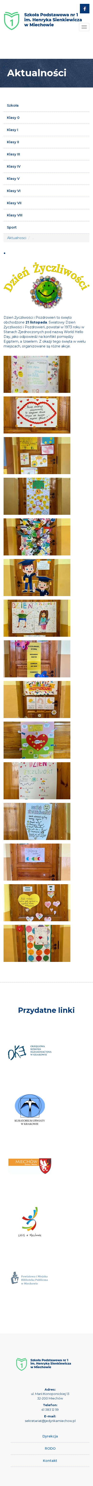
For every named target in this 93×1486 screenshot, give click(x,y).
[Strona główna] (43, 17)
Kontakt (50, 1461)
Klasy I (12, 130)
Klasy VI (14, 191)
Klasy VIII (14, 215)
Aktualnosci (16, 238)
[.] (37, 374)
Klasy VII (14, 203)
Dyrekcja (50, 1436)
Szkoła (13, 105)
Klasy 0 (13, 117)
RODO (50, 1448)
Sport (12, 227)
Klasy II (13, 142)
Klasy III (13, 154)
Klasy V (13, 178)
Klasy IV (14, 166)
